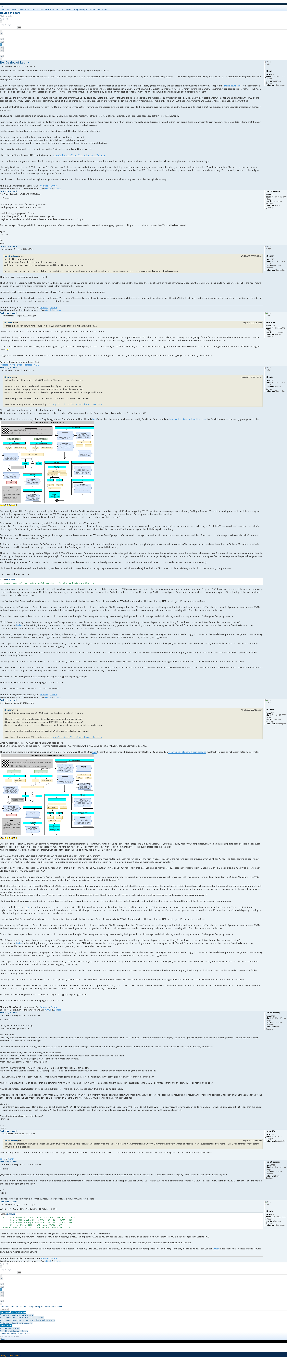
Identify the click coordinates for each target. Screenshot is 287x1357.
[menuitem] (2, 6)
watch (216, 1248)
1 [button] (1, 33)
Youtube (44, 185)
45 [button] (2, 51)
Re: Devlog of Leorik (14, 62)
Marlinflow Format (233, 85)
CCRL (36, 364)
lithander (7, 322)
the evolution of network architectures (187, 419)
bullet (19, 625)
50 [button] (2, 56)
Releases (4, 364)
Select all (10, 579)
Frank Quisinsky (10, 256)
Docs (19, 364)
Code (12, 364)
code (27, 907)
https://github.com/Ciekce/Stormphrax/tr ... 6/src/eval (79, 155)
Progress (28, 364)
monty (11, 1158)
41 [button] (2, 39)
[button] (1, 21)
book (94, 419)
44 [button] (2, 48)
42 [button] (2, 42)
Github (53, 185)
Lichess (57, 188)
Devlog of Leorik (10, 13)
